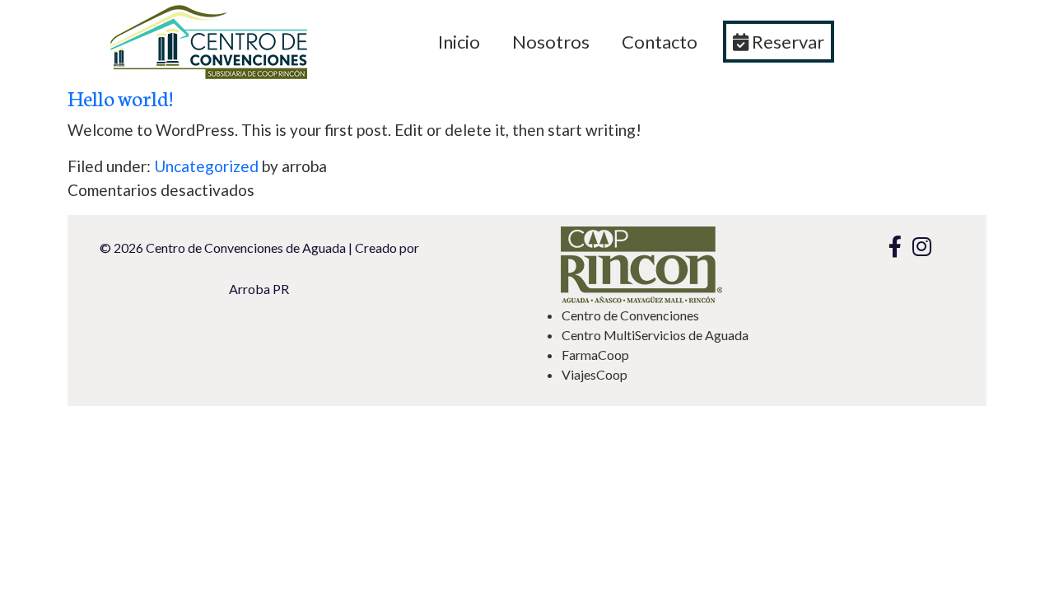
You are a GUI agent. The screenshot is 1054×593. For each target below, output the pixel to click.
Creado (376, 248)
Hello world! (120, 97)
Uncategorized (206, 165)
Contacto (659, 41)
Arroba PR (259, 289)
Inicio (459, 41)
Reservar (786, 41)
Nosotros (551, 41)
